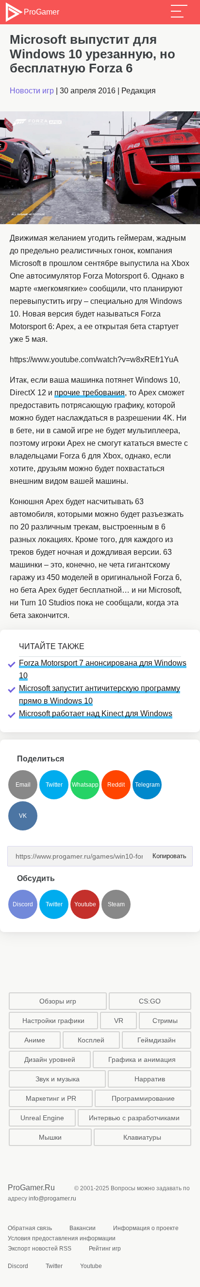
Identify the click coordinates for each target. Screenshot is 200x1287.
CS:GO (150, 1001)
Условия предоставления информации (62, 1238)
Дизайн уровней (49, 1059)
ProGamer (41, 12)
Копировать (166, 853)
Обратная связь (30, 1228)
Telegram (147, 784)
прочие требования (89, 392)
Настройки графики (53, 1020)
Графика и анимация (142, 1059)
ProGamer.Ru (31, 1187)
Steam (116, 904)
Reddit (116, 784)
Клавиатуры (142, 1137)
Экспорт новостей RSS (39, 1248)
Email (23, 784)
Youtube (85, 904)
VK (23, 815)
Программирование (143, 1098)
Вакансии (82, 1228)
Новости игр (32, 91)
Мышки (50, 1137)
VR (118, 1020)
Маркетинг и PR (51, 1098)
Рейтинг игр (105, 1248)
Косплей (91, 1040)
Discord (23, 904)
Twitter (54, 784)
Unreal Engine (42, 1118)
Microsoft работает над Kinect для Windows (95, 713)
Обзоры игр (57, 1001)
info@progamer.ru (52, 1198)
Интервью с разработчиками (134, 1118)
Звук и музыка (57, 1079)
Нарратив (149, 1079)
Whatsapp (85, 784)
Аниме (34, 1040)
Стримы (165, 1020)
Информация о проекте (146, 1228)
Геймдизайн (156, 1040)
